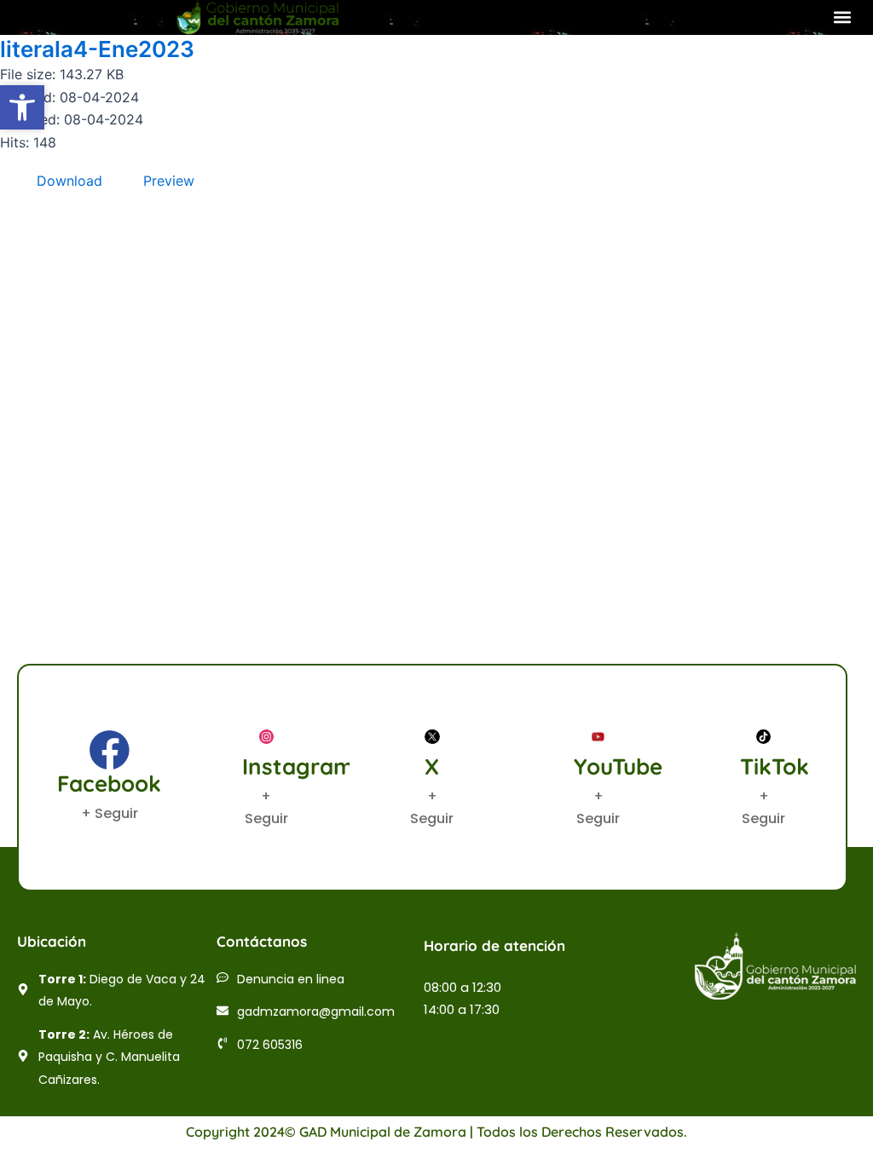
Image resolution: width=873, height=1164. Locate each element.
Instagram (298, 766)
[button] (842, 17)
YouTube (618, 766)
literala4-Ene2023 (97, 49)
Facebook (109, 783)
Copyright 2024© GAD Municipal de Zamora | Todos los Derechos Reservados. (436, 1131)
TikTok (774, 766)
